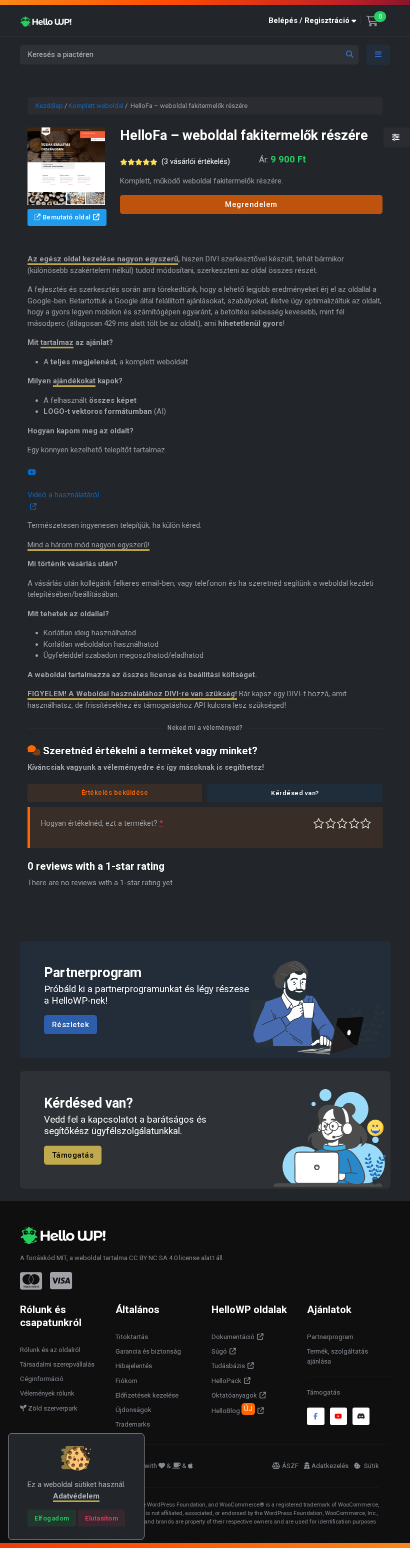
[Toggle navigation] (378, 54)
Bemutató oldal (65, 217)
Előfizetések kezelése (147, 1395)
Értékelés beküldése (115, 792)
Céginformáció (42, 1379)
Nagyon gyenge (318, 823)
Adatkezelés (330, 1466)
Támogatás (73, 1154)
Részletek (71, 1024)
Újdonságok (134, 1410)
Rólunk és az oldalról (50, 1350)
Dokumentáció (233, 1337)
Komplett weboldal (96, 105)
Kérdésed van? (295, 793)
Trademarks (133, 1424)
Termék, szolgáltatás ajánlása (337, 1356)
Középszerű (330, 823)
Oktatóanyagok (234, 1395)
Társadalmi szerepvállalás (57, 1364)
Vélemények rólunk (47, 1393)
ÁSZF (290, 1466)
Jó (354, 823)
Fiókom (127, 1381)
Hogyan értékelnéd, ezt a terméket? (102, 823)
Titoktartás (132, 1337)
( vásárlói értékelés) (196, 161)
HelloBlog (232, 1410)
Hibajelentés (134, 1366)
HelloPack (227, 1381)
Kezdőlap (49, 105)
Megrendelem (251, 204)
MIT (61, 1258)
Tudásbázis (228, 1366)
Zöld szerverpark (52, 1408)
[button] (314, 20)
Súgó (219, 1351)
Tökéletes (366, 823)
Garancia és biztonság (148, 1351)
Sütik (370, 1466)
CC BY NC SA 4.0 (153, 1258)
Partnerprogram (330, 1337)
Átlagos (342, 823)
